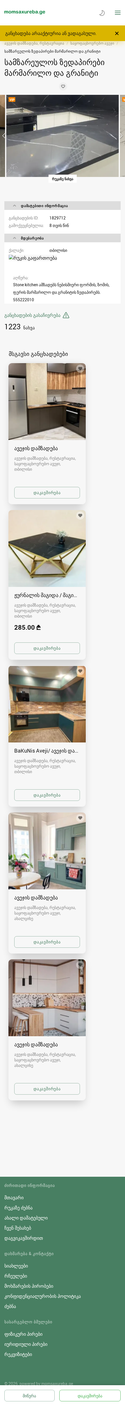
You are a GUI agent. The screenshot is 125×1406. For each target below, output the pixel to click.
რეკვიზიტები (18, 1354)
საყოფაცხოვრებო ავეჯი (92, 43)
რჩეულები (15, 1276)
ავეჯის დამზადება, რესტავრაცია (34, 43)
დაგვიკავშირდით (23, 1238)
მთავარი (14, 1197)
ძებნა (10, 1306)
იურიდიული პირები (25, 1344)
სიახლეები (16, 1266)
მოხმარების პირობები (28, 1286)
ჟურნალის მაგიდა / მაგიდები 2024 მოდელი (47, 595)
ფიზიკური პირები (23, 1334)
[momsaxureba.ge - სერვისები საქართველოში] (24, 13)
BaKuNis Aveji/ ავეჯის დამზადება (47, 750)
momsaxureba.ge (57, 1383)
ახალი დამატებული (26, 1218)
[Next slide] (120, 136)
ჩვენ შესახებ (17, 1228)
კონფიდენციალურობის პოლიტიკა (42, 1296)
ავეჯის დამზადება (36, 448)
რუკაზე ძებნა (18, 1207)
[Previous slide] (4, 136)
